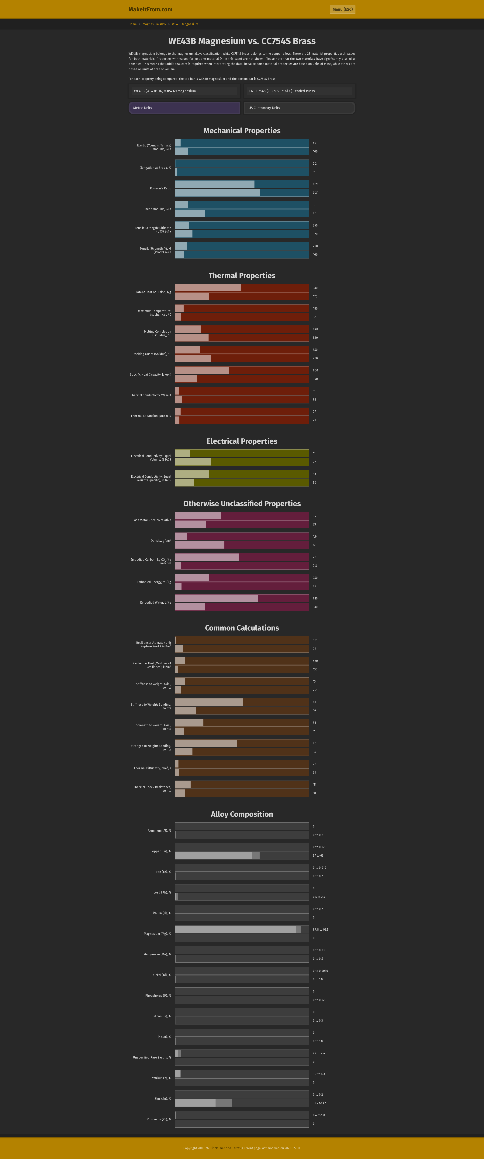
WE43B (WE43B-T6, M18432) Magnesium (165, 91)
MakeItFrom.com (151, 9)
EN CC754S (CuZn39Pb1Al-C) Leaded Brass (282, 91)
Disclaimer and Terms (225, 1148)
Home (133, 24)
